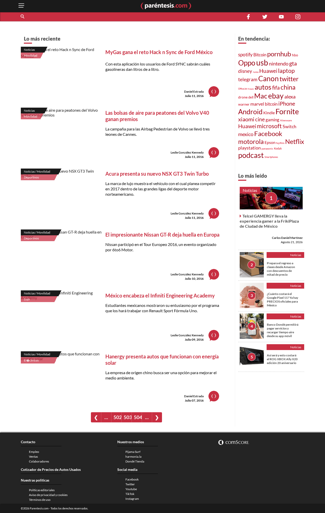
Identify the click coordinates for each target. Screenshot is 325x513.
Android (250, 112)
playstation (249, 148)
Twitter (130, 484)
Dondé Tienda (134, 461)
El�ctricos (31, 360)
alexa (290, 96)
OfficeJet (242, 88)
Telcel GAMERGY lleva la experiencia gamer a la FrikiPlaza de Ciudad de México (269, 220)
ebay (276, 95)
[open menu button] (21, 6)
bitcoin (271, 104)
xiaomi (246, 119)
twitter (289, 78)
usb (262, 62)
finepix (251, 89)
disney (245, 71)
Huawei (268, 71)
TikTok (129, 494)
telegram (247, 79)
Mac (260, 96)
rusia (255, 71)
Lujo (27, 299)
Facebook (268, 133)
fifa (276, 87)
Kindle (269, 112)
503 (128, 417)
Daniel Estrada (194, 91)
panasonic (267, 148)
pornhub (279, 54)
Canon (268, 78)
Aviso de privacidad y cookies (48, 495)
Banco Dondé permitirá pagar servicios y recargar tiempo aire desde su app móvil (282, 330)
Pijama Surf (132, 452)
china (288, 87)
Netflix (294, 141)
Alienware (286, 120)
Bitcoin (259, 54)
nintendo (278, 63)
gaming (272, 119)
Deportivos (31, 177)
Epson (270, 142)
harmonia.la (133, 456)
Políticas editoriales (42, 490)
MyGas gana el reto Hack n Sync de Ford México (159, 52)
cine (260, 119)
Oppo (246, 63)
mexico (245, 134)
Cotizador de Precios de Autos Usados (51, 469)
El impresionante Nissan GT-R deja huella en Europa (162, 234)
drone (243, 97)
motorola (251, 141)
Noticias (29, 50)
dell (250, 97)
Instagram (132, 499)
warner (244, 104)
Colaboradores (39, 461)
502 (117, 417)
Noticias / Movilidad (37, 171)
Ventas (33, 456)
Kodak (278, 148)
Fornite (287, 111)
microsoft (269, 126)
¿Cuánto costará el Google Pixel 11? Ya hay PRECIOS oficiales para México (282, 299)
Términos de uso (40, 500)
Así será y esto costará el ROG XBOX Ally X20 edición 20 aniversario (282, 359)
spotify (245, 54)
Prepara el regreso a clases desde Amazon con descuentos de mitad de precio (281, 268)
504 (138, 417)
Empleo (34, 452)
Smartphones (271, 157)
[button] (23, 17)
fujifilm (280, 142)
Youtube (131, 489)
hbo (295, 55)
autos (263, 87)
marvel (257, 104)
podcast (251, 155)
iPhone (286, 103)
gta (293, 63)
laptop (286, 70)
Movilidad (30, 55)
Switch (289, 126)
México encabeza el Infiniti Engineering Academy (160, 295)
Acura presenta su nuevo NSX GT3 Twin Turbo (157, 174)
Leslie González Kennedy (187, 152)
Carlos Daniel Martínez (287, 238)
